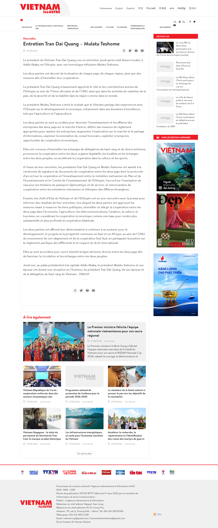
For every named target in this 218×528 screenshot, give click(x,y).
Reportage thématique (73, 27)
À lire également (37, 317)
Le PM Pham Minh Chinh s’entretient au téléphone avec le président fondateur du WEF (176, 120)
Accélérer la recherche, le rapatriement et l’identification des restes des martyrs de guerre (126, 435)
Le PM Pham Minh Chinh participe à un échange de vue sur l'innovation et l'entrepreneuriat (176, 83)
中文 (140, 8)
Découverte (96, 27)
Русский (151, 8)
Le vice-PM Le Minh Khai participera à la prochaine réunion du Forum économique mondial (176, 48)
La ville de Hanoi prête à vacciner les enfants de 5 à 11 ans (185, 102)
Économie (122, 27)
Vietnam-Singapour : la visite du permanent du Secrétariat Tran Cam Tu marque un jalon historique (42, 435)
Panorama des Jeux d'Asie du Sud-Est (183, 65)
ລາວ (172, 8)
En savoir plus (84, 453)
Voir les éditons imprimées (176, 137)
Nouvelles (27, 27)
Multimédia (165, 27)
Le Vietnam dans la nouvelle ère (49, 27)
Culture (110, 27)
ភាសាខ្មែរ (182, 8)
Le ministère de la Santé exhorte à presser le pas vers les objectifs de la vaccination (126, 393)
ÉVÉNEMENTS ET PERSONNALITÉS (138, 27)
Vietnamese (106, 8)
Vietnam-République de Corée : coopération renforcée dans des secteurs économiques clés (40, 393)
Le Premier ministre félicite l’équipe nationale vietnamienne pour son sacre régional (114, 331)
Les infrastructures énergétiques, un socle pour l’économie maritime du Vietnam (84, 435)
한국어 (192, 8)
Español (130, 8)
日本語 (162, 8)
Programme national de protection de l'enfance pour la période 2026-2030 (82, 393)
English (119, 8)
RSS (159, 514)
